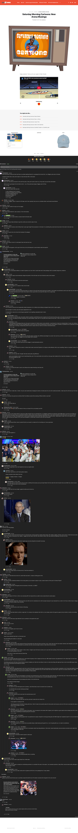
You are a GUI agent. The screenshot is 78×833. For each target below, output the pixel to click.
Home (18, 2)
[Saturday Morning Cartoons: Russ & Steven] (39, 116)
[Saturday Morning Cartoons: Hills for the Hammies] (39, 124)
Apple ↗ (35, 153)
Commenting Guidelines (41, 828)
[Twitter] (72, 2)
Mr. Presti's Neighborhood (53, 2)
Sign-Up (22, 2)
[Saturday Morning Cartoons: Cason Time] (39, 122)
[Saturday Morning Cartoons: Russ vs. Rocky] (39, 119)
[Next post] (57, 103)
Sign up (34, 828)
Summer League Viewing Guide (32, 2)
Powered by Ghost (68, 828)
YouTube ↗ (38, 153)
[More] (60, 2)
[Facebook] (70, 2)
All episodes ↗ (42, 153)
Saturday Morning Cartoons (43, 11)
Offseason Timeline (43, 2)
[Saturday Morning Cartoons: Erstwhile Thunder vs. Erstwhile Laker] (39, 127)
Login (75, 2)
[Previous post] (20, 103)
